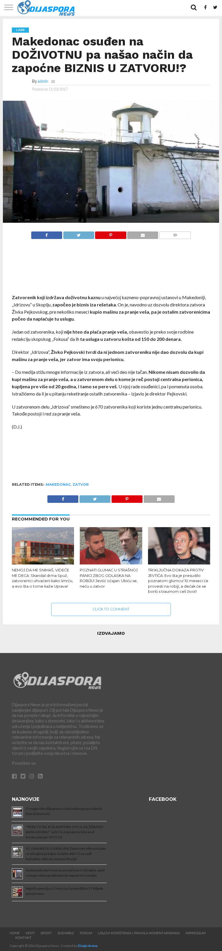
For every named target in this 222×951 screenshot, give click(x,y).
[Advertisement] (111, 270)
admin (43, 81)
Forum (86, 933)
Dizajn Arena (87, 946)
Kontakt (23, 938)
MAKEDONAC (58, 484)
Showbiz (66, 933)
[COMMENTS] (175, 233)
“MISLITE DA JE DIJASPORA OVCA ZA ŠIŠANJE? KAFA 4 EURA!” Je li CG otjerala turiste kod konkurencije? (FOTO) (65, 832)
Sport (46, 933)
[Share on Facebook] (46, 233)
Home (15, 933)
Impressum (196, 933)
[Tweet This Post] (78, 233)
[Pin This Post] (110, 233)
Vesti (30, 933)
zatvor (81, 484)
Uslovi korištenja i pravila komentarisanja (139, 933)
